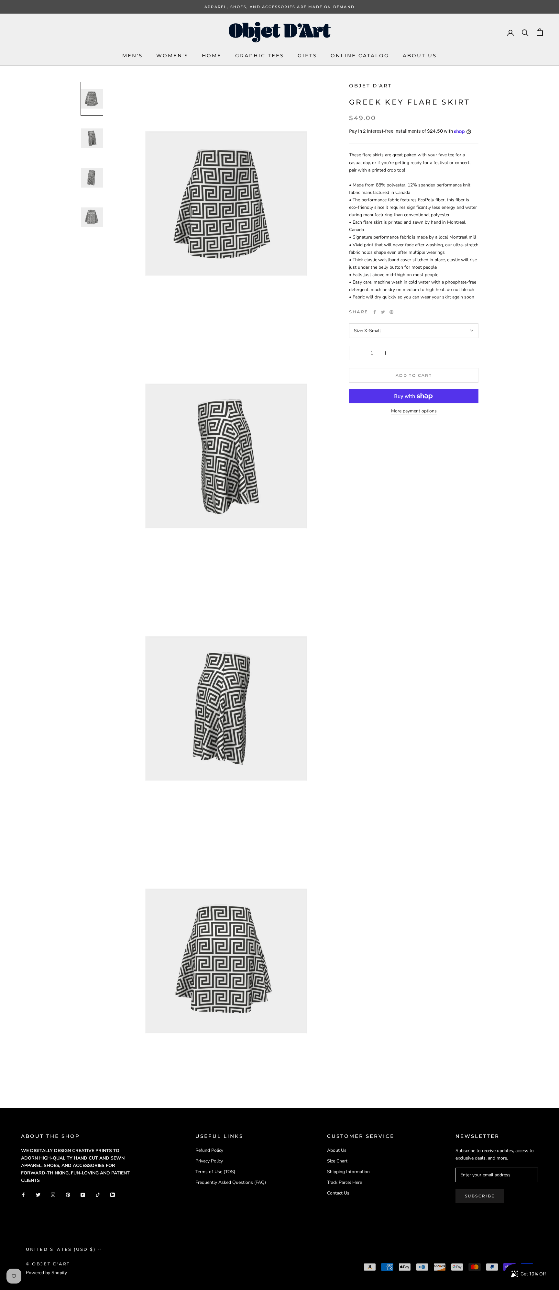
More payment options (414, 411)
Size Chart (337, 1161)
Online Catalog (360, 55)
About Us (420, 55)
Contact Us (338, 1193)
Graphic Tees (259, 55)
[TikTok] (97, 1194)
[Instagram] (53, 1194)
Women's (172, 55)
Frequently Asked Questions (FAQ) (230, 1182)
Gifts (307, 55)
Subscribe (480, 1196)
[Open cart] (540, 32)
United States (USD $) (61, 1249)
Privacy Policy (209, 1161)
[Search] (525, 32)
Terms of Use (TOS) (215, 1172)
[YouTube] (83, 1194)
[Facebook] (375, 312)
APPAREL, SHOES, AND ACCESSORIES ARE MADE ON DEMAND (279, 7)
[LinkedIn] (112, 1194)
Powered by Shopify (46, 1273)
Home (212, 55)
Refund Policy (209, 1150)
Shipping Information (348, 1172)
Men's (132, 55)
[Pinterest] (391, 312)
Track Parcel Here (344, 1182)
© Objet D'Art (48, 1263)
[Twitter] (383, 312)
